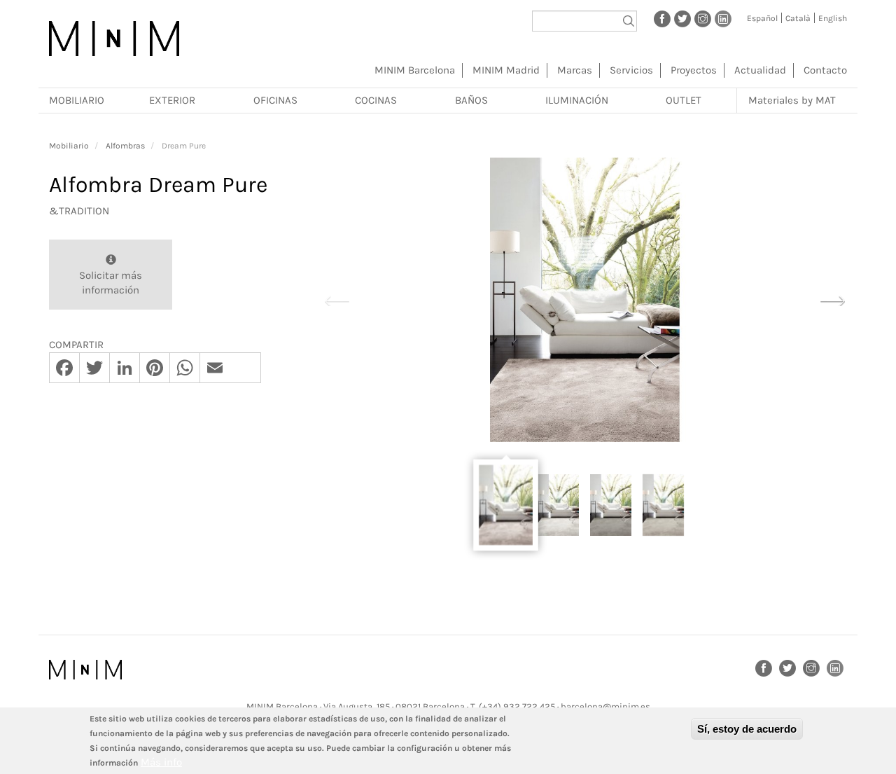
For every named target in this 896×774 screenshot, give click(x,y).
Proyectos (694, 70)
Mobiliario (69, 146)
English (832, 18)
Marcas (574, 70)
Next (832, 299)
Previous (336, 299)
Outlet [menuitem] (683, 100)
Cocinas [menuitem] (376, 100)
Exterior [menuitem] (172, 100)
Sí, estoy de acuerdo (747, 729)
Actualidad (760, 70)
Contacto (825, 70)
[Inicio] (114, 38)
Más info (161, 762)
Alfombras (125, 146)
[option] (584, 300)
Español (762, 18)
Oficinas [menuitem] (275, 100)
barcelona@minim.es (605, 706)
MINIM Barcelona (414, 70)
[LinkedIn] (723, 18)
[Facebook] (662, 18)
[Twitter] (682, 18)
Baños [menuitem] (471, 100)
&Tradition (79, 211)
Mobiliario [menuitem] (76, 100)
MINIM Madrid (506, 70)
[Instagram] (702, 18)
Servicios (631, 70)
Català (798, 18)
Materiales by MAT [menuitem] (792, 100)
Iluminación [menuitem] (576, 100)
